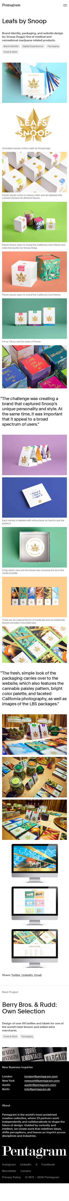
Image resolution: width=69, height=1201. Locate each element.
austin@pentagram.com (40, 1085)
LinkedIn (25, 1164)
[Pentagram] (11, 5)
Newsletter (9, 1171)
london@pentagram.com (41, 1076)
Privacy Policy (11, 1177)
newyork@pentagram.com (42, 1080)
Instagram (9, 1164)
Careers (26, 1171)
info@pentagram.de (37, 1089)
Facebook (48, 1164)
